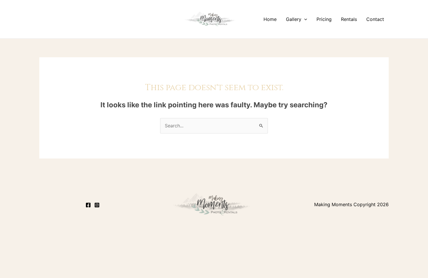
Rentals (349, 19)
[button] (304, 19)
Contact (375, 19)
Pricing (324, 19)
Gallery (293, 19)
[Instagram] (97, 205)
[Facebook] (88, 205)
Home (270, 19)
